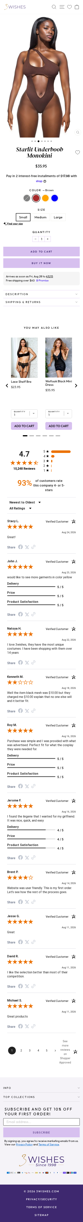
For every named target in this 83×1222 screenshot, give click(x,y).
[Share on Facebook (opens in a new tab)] (20, 547)
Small (23, 217)
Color (41, 190)
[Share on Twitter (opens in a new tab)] (27, 547)
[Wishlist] (69, 7)
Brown (36, 198)
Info (7, 1088)
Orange (45, 198)
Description (17, 294)
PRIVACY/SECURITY (41, 1199)
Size (41, 209)
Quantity (41, 232)
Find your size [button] (15, 223)
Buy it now (41, 263)
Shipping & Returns (23, 302)
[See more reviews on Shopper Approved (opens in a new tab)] (33, 547)
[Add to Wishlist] (77, 152)
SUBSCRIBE (41, 1132)
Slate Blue (54, 198)
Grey (27, 198)
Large (58, 217)
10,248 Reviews (24, 468)
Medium (41, 217)
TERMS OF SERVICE (41, 1207)
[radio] (59, 451)
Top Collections (19, 1097)
